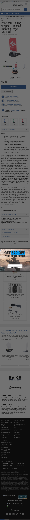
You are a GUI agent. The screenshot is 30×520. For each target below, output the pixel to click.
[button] (15, 267)
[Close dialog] (0, 250)
